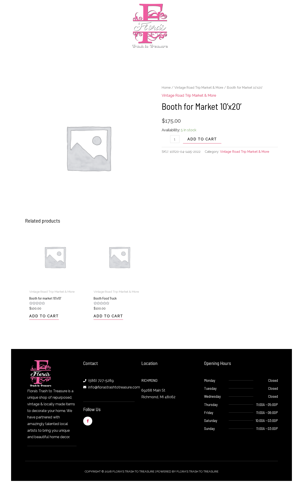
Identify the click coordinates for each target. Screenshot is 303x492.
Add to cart (202, 139)
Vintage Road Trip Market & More (198, 87)
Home (166, 87)
